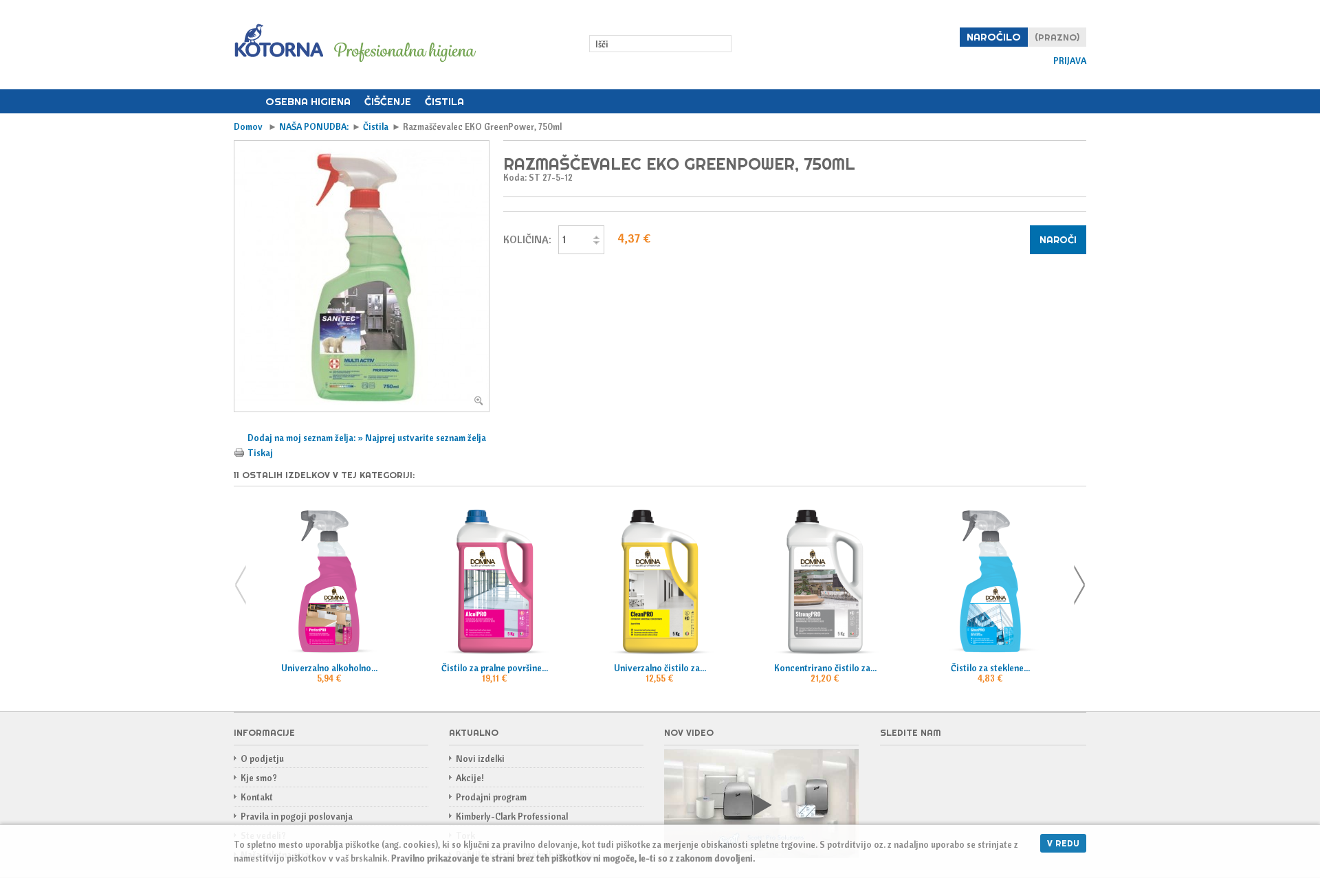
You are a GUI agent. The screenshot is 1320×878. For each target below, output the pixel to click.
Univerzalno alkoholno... (329, 668)
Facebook (891, 767)
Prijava (1069, 61)
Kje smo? (259, 777)
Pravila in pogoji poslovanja (297, 816)
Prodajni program (491, 796)
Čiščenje (387, 101)
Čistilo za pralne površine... (494, 668)
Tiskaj (260, 452)
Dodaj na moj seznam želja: (303, 437)
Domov (246, 101)
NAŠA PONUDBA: (314, 126)
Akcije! (470, 777)
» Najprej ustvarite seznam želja (422, 437)
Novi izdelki (480, 758)
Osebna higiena (308, 101)
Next (1079, 585)
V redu (1063, 842)
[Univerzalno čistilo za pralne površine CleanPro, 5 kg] (660, 581)
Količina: (527, 239)
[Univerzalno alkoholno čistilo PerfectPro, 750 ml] (329, 581)
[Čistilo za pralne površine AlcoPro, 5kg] (494, 581)
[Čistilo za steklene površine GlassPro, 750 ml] (990, 581)
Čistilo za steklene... (990, 668)
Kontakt (257, 796)
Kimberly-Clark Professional (512, 816)
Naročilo (994, 36)
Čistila (444, 101)
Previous (241, 585)
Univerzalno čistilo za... (660, 668)
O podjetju (262, 758)
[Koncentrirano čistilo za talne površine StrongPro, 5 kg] (825, 581)
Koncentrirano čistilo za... (825, 668)
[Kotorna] (355, 44)
